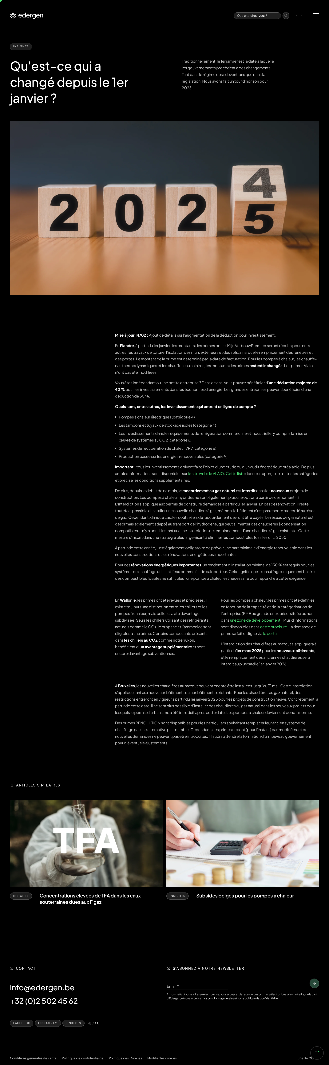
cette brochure (273, 626)
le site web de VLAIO (206, 473)
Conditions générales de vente (33, 1058)
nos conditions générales (218, 998)
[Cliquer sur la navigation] (316, 15)
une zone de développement (255, 620)
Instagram (48, 1023)
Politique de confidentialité (82, 1058)
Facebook (21, 1023)
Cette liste (235, 473)
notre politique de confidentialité (257, 998)
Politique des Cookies (125, 1058)
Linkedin (73, 1023)
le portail (271, 633)
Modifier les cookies (162, 1058)
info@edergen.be (42, 987)
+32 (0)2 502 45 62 (44, 1001)
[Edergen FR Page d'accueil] (26, 16)
